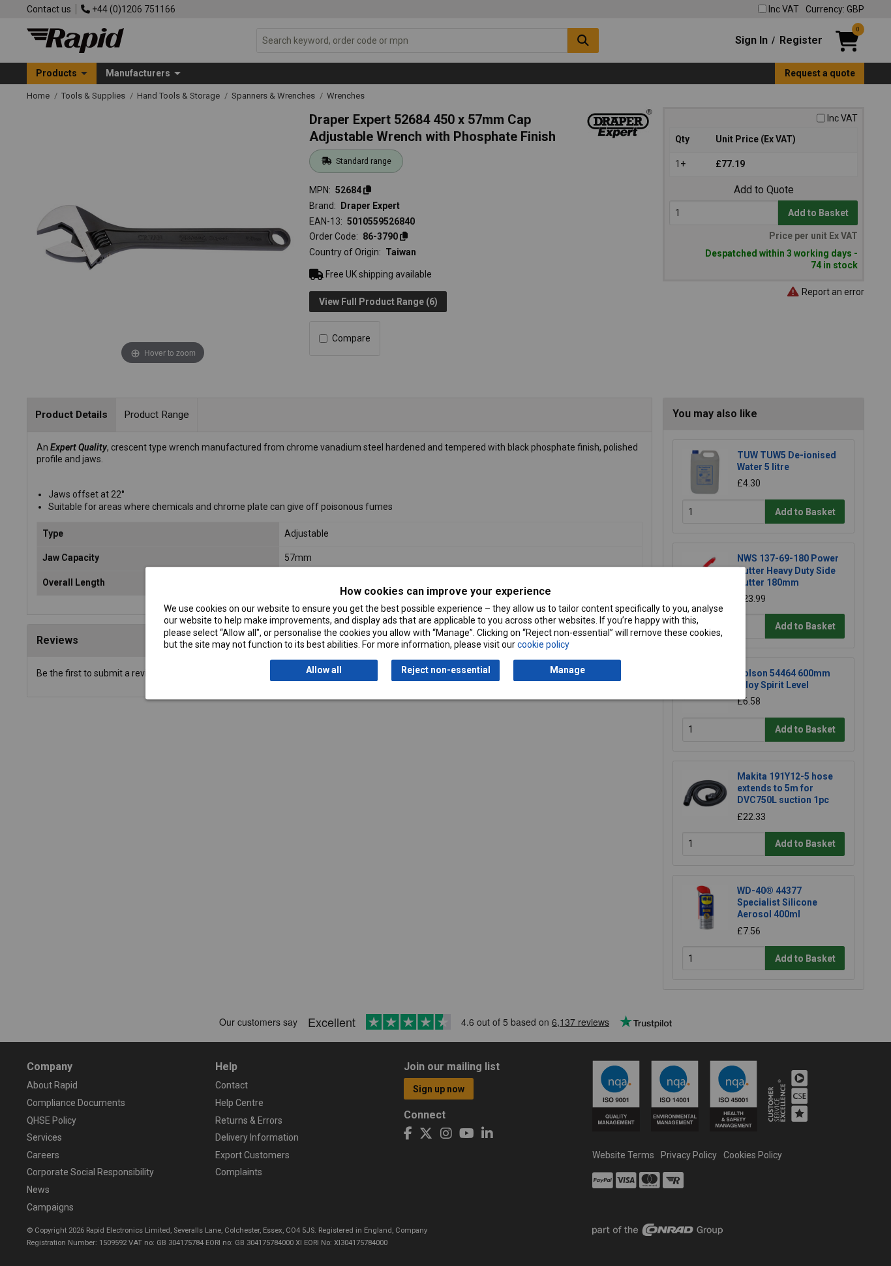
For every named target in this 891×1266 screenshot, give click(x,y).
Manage (567, 670)
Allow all (324, 670)
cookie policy (543, 644)
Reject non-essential (446, 670)
